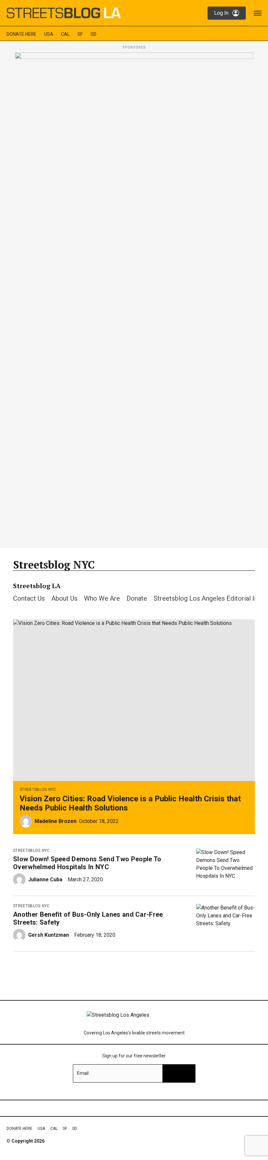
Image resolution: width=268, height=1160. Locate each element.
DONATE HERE (21, 34)
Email (83, 1073)
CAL (65, 34)
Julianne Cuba (45, 879)
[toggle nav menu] (257, 13)
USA (48, 34)
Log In (221, 13)
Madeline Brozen (55, 821)
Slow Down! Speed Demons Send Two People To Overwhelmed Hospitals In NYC (87, 863)
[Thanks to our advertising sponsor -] (134, 298)
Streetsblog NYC (38, 789)
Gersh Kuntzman (48, 935)
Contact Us (29, 598)
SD (93, 34)
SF (80, 34)
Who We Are (102, 598)
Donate (136, 598)
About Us (64, 598)
